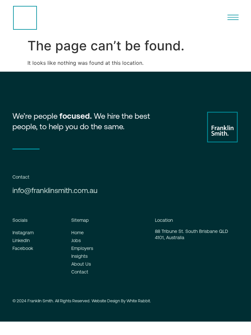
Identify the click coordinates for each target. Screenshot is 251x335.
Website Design (106, 300)
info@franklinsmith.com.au (54, 190)
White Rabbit (138, 300)
